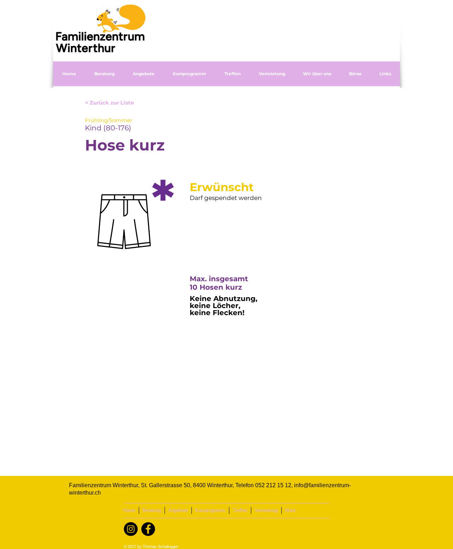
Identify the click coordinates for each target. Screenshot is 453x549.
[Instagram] (131, 529)
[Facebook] (148, 529)
